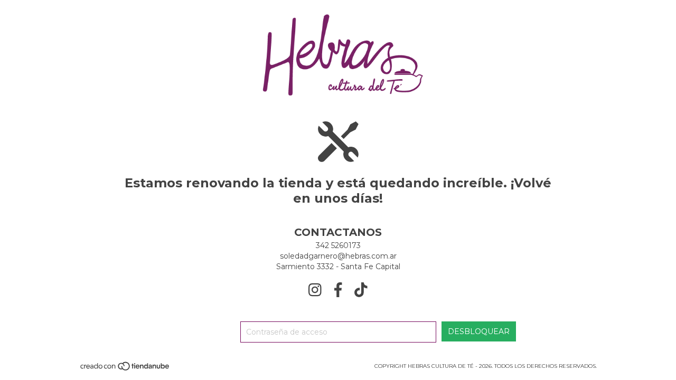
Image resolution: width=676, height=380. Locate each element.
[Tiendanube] (125, 369)
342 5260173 (338, 245)
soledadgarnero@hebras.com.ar (338, 256)
